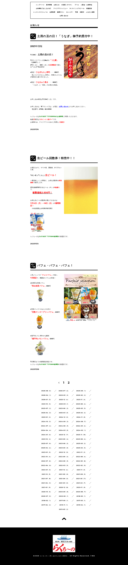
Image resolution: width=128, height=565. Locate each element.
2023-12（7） (64, 435)
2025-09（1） (64, 404)
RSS (93, 556)
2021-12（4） (64, 470)
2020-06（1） (64, 496)
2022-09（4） (64, 456)
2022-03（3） (64, 465)
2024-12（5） (64, 417)
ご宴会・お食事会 (86, 5)
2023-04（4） (46, 448)
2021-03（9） (64, 483)
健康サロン (60, 12)
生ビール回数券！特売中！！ (56, 158)
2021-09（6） (64, 474)
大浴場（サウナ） (67, 5)
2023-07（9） (46, 443)
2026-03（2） (64, 395)
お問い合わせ (64, 16)
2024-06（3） (64, 426)
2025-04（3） (46, 413)
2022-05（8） (81, 461)
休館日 (82, 12)
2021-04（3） (46, 483)
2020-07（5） (46, 496)
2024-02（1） (81, 430)
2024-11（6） (81, 417)
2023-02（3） (81, 448)
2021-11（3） (81, 470)
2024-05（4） (81, 426)
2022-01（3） (47, 470)
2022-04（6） (46, 465)
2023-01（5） (47, 452)
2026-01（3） (47, 399)
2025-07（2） (46, 408)
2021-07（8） (46, 478)
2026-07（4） (64, 391)
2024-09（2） (64, 421)
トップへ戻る (64, 519)
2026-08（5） (46, 391)
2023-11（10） (81, 435)
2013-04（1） (81, 505)
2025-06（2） (64, 408)
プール (77, 5)
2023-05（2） (81, 443)
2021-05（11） (81, 478)
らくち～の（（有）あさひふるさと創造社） (54, 556)
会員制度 (52, 12)
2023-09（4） (64, 439)
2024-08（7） (81, 421)
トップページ (40, 5)
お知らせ (57, 5)
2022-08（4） (81, 456)
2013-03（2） (64, 509)
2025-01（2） (47, 417)
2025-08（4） (81, 404)
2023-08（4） (81, 439)
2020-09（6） (64, 492)
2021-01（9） (47, 487)
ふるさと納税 (90, 12)
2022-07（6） (46, 461)
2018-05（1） (81, 496)
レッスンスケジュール (40, 12)
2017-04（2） (46, 505)
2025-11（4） (81, 399)
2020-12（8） (64, 487)
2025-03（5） (64, 413)
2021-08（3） (81, 474)
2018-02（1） (47, 500)
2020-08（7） (81, 492)
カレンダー (69, 12)
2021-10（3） (47, 474)
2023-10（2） (47, 439)
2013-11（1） (64, 505)
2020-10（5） (47, 492)
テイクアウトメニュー (61, 8)
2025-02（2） (81, 413)
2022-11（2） (81, 452)
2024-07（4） (46, 426)
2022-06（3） (64, 461)
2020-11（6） (81, 487)
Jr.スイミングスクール (77, 8)
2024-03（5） (64, 430)
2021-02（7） (81, 483)
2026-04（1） (46, 395)
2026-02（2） (81, 395)
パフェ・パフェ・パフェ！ (55, 265)
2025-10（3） (47, 404)
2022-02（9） (81, 465)
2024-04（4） (46, 430)
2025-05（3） (81, 408)
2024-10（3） (46, 421)
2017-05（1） (81, 500)
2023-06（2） (64, 443)
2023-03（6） (64, 448)
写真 (76, 12)
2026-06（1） (81, 391)
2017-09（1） (64, 500)
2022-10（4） (46, 456)
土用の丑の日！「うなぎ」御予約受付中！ (65, 36)
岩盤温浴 (89, 8)
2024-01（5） (46, 435)
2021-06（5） (64, 478)
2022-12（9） (64, 452)
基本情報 (49, 5)
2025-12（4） (64, 399)
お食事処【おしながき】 (44, 8)
